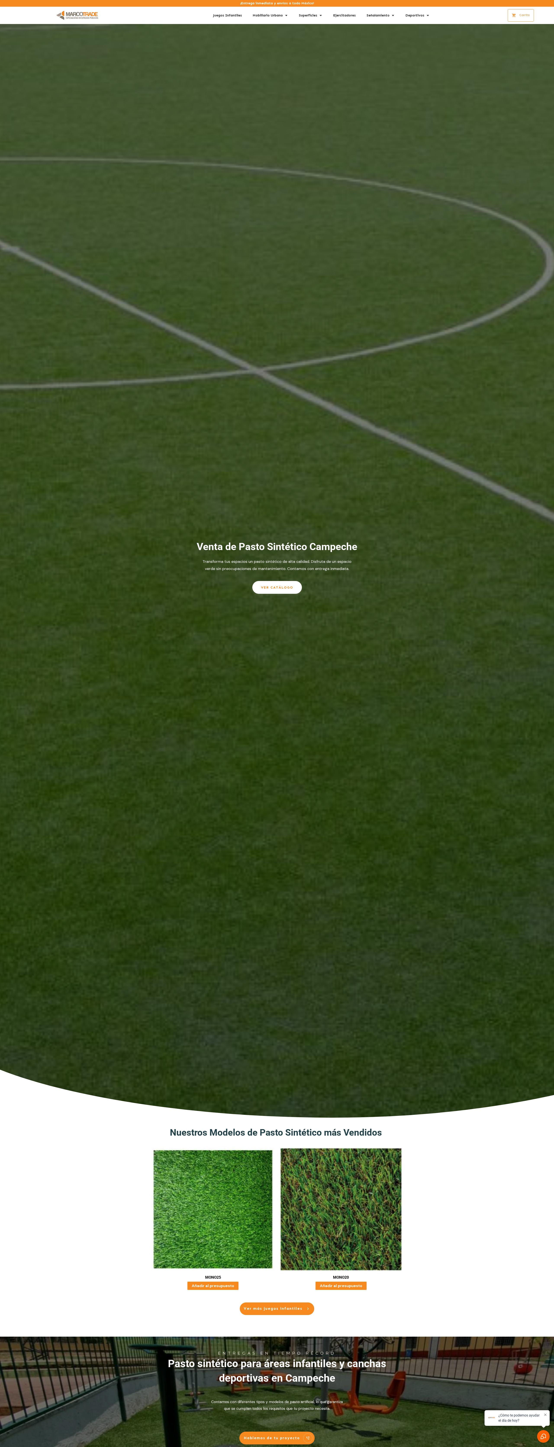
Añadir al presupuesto (213, 1285)
